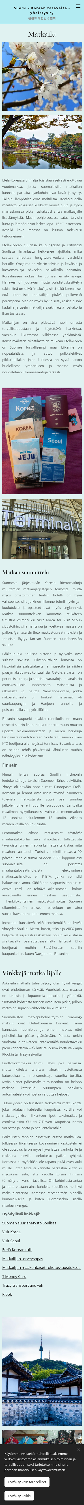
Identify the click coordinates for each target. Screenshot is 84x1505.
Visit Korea (11, 1231)
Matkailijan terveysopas (22, 1258)
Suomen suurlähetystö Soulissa (29, 1223)
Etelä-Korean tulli (17, 1249)
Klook (7, 1294)
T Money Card (14, 1276)
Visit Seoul (11, 1240)
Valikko (78, 5)
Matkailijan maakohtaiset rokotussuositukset (41, 1267)
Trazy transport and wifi (22, 1285)
